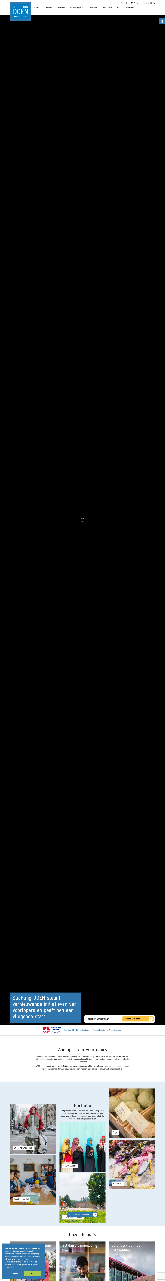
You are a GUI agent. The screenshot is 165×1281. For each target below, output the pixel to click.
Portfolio (61, 8)
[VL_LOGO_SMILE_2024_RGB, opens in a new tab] (56, 1030)
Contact (130, 8)
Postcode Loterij (99, 1030)
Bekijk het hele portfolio (79, 1215)
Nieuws (93, 8)
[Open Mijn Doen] (149, 3)
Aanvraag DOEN (77, 8)
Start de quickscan (132, 1019)
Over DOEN (107, 8)
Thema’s (48, 8)
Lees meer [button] (10, 1268)
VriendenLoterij (115, 1030)
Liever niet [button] (14, 1273)
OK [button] (32, 1273)
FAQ (119, 8)
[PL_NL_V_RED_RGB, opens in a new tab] (46, 1030)
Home (37, 8)
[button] (162, 21)
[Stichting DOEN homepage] (20, 11)
